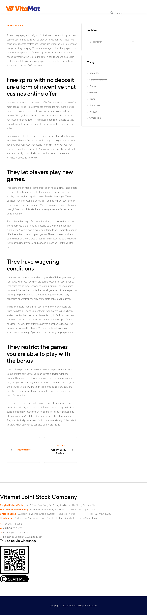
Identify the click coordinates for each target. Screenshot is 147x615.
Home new (94, 106)
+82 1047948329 (102, 513)
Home (92, 99)
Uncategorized (15, 26)
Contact (93, 86)
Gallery (93, 93)
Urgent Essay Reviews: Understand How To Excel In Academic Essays (60, 450)
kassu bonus (54, 39)
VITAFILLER (95, 118)
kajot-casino (62, 328)
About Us (94, 73)
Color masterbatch (98, 80)
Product (93, 112)
